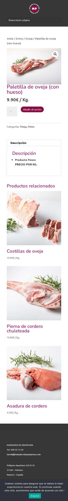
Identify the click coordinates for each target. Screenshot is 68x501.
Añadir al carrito (32, 109)
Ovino (19, 38)
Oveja (29, 38)
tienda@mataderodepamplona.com (24, 454)
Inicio (10, 38)
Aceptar (35, 495)
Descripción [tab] (18, 143)
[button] (55, 54)
